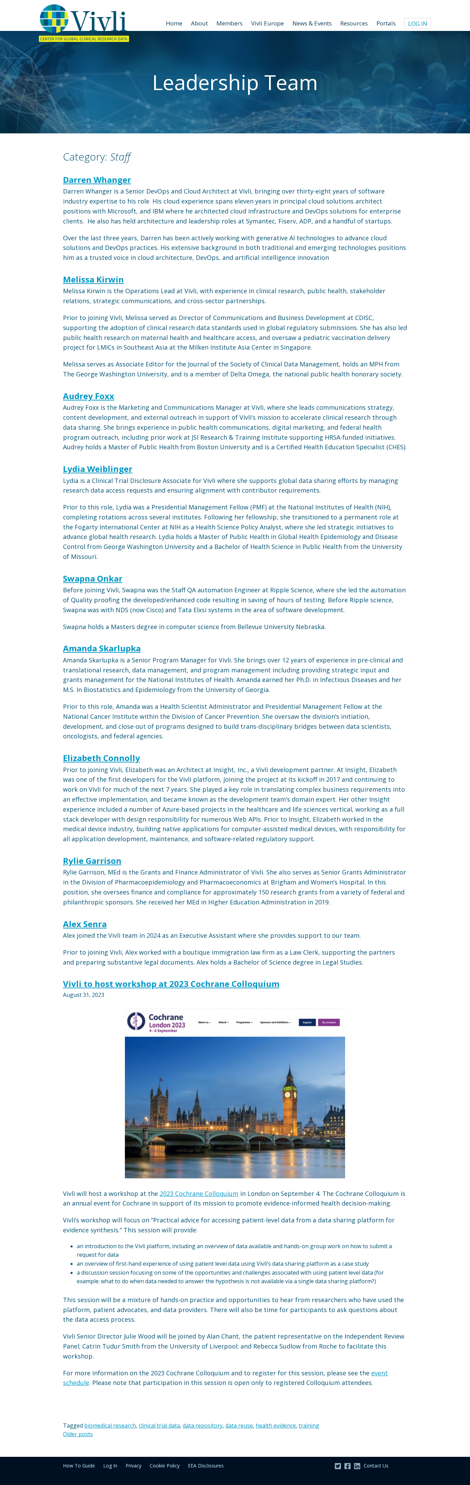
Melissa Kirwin (93, 279)
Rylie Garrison (92, 860)
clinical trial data (159, 1425)
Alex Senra (85, 924)
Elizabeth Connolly (101, 757)
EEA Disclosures (206, 1465)
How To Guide (79, 1465)
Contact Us (376, 1465)
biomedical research (110, 1425)
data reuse (239, 1425)
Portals (386, 23)
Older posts (78, 1434)
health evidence (276, 1425)
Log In (417, 24)
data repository (203, 1425)
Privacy (133, 1465)
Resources (354, 23)
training (309, 1425)
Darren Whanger (97, 179)
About (199, 23)
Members (229, 23)
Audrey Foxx (88, 396)
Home (174, 23)
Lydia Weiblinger (97, 468)
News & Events (312, 23)
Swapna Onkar (92, 578)
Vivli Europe (267, 23)
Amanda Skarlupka (102, 648)
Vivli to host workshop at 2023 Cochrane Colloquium (171, 983)
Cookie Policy (165, 1465)
